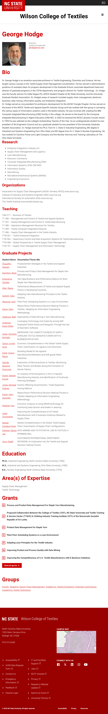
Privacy (73, 708)
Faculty (5, 587)
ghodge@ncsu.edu (36, 48)
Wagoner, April (9, 301)
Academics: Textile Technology (16, 590)
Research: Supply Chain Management (27, 587)
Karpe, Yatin (7, 309)
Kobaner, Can (8, 405)
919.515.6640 (8, 642)
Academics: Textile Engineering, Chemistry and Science (71, 587)
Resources (84, 708)
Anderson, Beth (9, 317)
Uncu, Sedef (7, 441)
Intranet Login (12, 693)
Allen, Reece (7, 288)
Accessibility (62, 708)
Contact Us (11, 674)
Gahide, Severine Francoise (6, 366)
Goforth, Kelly (8, 296)
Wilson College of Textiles (54, 16)
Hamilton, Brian (9, 273)
